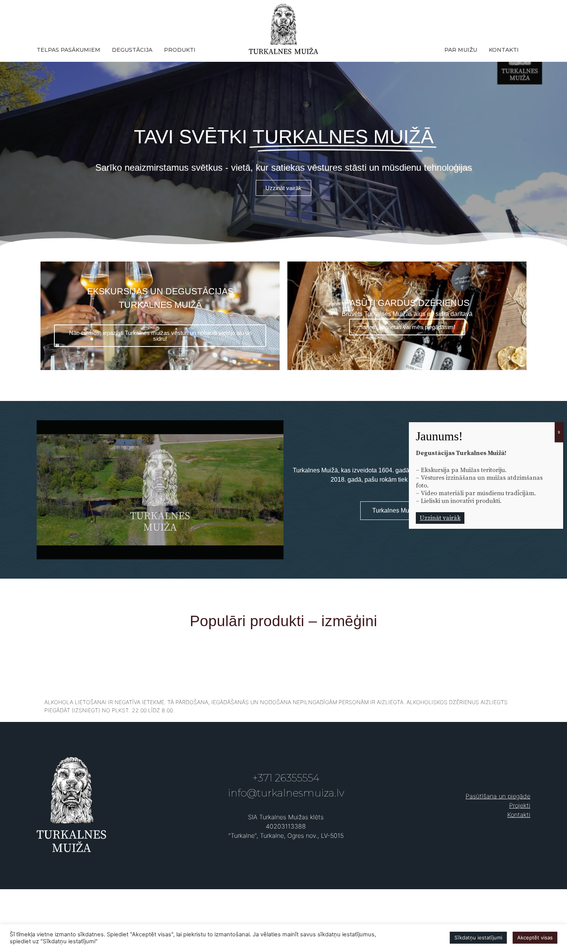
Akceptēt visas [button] (535, 937)
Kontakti (504, 49)
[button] (283, 188)
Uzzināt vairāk (440, 518)
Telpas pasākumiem (68, 49)
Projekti (519, 805)
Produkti (180, 49)
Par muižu (460, 49)
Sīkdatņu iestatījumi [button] (478, 937)
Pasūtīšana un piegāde (498, 796)
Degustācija (132, 49)
